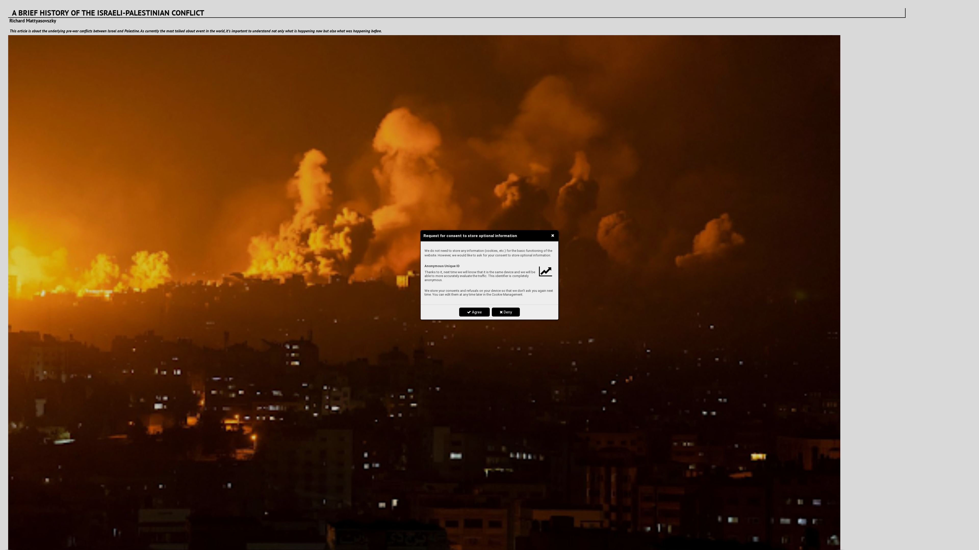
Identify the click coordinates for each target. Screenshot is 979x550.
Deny (507, 312)
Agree (476, 312)
